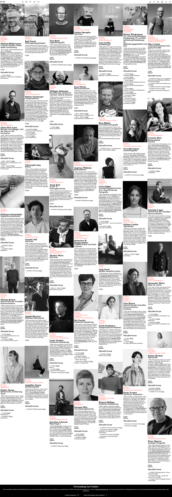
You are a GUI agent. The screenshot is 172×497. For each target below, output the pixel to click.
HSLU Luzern (80, 46)
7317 (115, 436)
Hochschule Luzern (81, 102)
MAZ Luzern (157, 63)
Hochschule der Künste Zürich (109, 275)
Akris (9, 400)
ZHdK (6, 61)
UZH (111, 198)
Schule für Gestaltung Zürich (61, 262)
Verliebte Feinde (162, 158)
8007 (82, 434)
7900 (84, 437)
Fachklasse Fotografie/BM (163, 67)
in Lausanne (157, 449)
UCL (4, 59)
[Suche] (38, 2)
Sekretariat (28, 314)
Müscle (40, 251)
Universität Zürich (8, 57)
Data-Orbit (63, 346)
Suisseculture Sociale (56, 110)
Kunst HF (126, 299)
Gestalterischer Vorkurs (56, 182)
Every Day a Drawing (138, 407)
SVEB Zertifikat (59, 194)
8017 (131, 80)
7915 (133, 98)
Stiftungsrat (28, 39)
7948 (109, 74)
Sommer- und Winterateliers (58, 251)
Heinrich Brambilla (133, 57)
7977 (10, 245)
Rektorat (27, 162)
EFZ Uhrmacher (58, 426)
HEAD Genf (112, 51)
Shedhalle (3, 54)
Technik (101, 267)
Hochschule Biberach (110, 211)
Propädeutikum (83, 341)
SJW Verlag (92, 38)
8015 (131, 88)
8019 (131, 77)
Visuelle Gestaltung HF (105, 40)
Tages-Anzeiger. (89, 180)
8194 (158, 319)
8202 (33, 136)
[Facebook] (150, 2)
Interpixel (59, 100)
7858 (86, 114)
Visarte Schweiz (62, 108)
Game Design (4, 138)
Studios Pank (129, 409)
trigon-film (30, 105)
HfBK (161, 364)
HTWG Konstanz (108, 210)
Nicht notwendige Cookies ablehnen (94, 495)
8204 (156, 314)
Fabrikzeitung (88, 331)
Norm (136, 235)
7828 (86, 117)
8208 (57, 366)
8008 (8, 413)
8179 (109, 354)
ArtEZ (108, 412)
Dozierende (4, 38)
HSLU (135, 399)
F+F (3, 2)
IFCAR (45, 176)
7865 (137, 254)
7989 (109, 226)
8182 (131, 338)
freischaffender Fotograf (65, 52)
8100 (106, 221)
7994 (10, 339)
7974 (10, 249)
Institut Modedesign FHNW (138, 61)
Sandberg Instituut (106, 276)
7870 (63, 288)
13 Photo (165, 66)
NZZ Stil (15, 400)
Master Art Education (157, 224)
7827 (12, 166)
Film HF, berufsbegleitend (32, 94)
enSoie (127, 59)
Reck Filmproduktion (36, 106)
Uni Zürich (30, 103)
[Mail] (26, 2)
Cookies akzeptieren (71, 495)
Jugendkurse (78, 316)
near (118, 64)
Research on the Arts (161, 219)
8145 (131, 342)
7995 (57, 369)
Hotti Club (112, 206)
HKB (15, 316)
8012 (131, 92)
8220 (35, 129)
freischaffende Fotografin (37, 392)
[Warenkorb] (170, 2)
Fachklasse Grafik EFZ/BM (81, 30)
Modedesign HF (127, 30)
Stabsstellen (4, 39)
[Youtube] (162, 2)
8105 (8, 334)
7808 (115, 429)
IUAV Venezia (102, 197)
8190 (158, 322)
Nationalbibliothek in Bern (10, 64)
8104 (8, 75)
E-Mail (2, 69)
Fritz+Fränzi (89, 189)
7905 (133, 102)
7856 (12, 161)
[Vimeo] (166, 2)
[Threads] (154, 2)
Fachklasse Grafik (81, 340)
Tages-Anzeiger (66, 429)
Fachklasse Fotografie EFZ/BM (58, 38)
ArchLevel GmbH (9, 150)
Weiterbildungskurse (80, 84)
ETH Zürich (162, 61)
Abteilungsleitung (128, 29)
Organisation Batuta (82, 99)
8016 (131, 84)
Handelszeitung (78, 190)
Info (70, 65)
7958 (82, 353)
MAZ (66, 427)
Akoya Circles (92, 96)
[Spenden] (30, 2)
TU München (114, 196)
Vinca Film (39, 111)
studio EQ (119, 201)
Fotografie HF (127, 32)
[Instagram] (158, 2)
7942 (133, 95)
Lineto (144, 237)
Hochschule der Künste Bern (135, 314)
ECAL (143, 233)
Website (52, 59)
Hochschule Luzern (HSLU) (83, 264)
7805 (91, 361)
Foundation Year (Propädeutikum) (83, 318)
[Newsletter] (34, 2)
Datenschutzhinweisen (101, 489)
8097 (57, 127)
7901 (10, 416)
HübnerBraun (130, 324)
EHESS (15, 59)
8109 (158, 388)
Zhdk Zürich (87, 46)
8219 (33, 133)
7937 (84, 356)
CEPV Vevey (165, 63)
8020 (131, 74)
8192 (158, 171)
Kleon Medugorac (141, 408)
